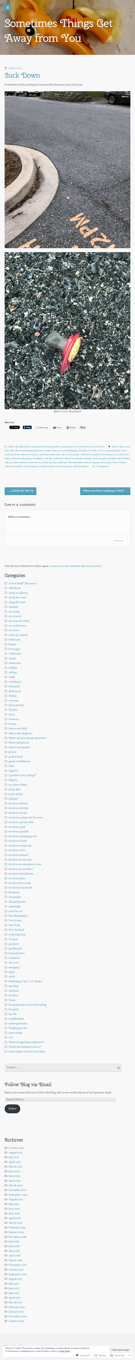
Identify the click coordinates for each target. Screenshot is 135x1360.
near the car (16, 911)
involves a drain (18, 813)
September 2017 (18, 1274)
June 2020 (14, 1171)
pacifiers (57, 446)
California (15, 654)
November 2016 (18, 1316)
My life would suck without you (60, 458)
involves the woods (20, 883)
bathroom (14, 640)
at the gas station (18, 635)
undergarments (18, 1024)
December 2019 (18, 1190)
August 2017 (16, 1279)
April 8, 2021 (15, 68)
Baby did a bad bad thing (21, 450)
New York (14, 925)
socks (12, 977)
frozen (13, 724)
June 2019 (14, 1209)
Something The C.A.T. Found (25, 981)
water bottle (15, 1033)
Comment (119, 540)
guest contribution (19, 761)
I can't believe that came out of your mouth (58, 454)
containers (15, 682)
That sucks (106, 462)
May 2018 (14, 1251)
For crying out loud (110, 450)
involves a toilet (18, 841)
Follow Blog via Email (28, 1085)
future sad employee (21, 733)
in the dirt (14, 789)
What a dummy (31, 466)
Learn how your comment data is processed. (75, 566)
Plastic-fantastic (84, 458)
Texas (12, 1000)
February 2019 (17, 1228)
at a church (15, 616)
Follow (12, 1109)
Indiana (13, 799)
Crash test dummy (68, 450)
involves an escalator (21, 869)
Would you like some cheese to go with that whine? (64, 466)
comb (12, 677)
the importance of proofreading (28, 1005)
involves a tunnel (18, 855)
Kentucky (14, 892)
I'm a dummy (106, 454)
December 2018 (17, 1237)
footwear (14, 719)
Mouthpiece (38, 458)
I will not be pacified (89, 454)
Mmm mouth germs (21, 458)
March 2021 (15, 1167)
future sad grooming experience (28, 738)
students (14, 991)
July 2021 (14, 1157)
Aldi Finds (15, 588)
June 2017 (14, 1288)
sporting (14, 986)
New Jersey (15, 920)
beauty (12, 644)
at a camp (14, 612)
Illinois (13, 780)
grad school (16, 757)
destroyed (15, 691)
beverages (14, 649)
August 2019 (16, 1199)
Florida (13, 710)
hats (11, 766)
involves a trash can (20, 846)
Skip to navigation (8, 8)
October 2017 (16, 1270)
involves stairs (17, 878)
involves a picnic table (21, 822)
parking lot (67, 446)
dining (13, 696)
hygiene (13, 771)
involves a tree (17, 850)
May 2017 (14, 1293)
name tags (14, 906)
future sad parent (32, 446)
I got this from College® (22, 775)
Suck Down (22, 75)
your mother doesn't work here (89, 446)
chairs (12, 658)
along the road (17, 597)
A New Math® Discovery (23, 583)
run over (14, 963)
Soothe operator (50, 462)
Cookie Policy (64, 1351)
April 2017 (14, 1298)
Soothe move (33, 462)
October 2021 (16, 1148)
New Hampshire (18, 916)
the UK (13, 1014)
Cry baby (83, 450)
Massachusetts (17, 902)
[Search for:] (63, 1067)
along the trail (17, 602)
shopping (14, 967)
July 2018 (14, 1242)
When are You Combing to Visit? (105, 491)
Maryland (46, 446)
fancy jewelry (17, 705)
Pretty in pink (99, 458)
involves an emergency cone (25, 864)
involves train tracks (20, 888)
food (11, 715)
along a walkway (18, 593)
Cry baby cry (94, 450)
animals (13, 607)
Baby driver (39, 450)
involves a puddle (19, 831)
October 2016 (16, 1321)
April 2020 (15, 1181)
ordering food (17, 935)
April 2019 (15, 1218)
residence (14, 958)
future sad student (19, 747)
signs (12, 972)
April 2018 (14, 1256)
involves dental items (21, 874)
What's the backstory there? (25, 1047)
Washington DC (18, 1028)
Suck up (62, 462)
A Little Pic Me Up (20, 491)
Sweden (13, 995)
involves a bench (18, 803)
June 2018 (14, 1246)
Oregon (13, 939)
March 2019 (15, 1223)
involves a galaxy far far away (26, 817)
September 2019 (18, 1195)
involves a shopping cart (23, 836)
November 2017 (18, 1265)
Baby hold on (52, 450)
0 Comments (102, 466)
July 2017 (14, 1284)
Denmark (14, 686)
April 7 (115, 446)
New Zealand (16, 930)
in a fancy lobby (18, 785)
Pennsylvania (17, 953)
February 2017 (17, 1307)
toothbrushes (16, 1019)
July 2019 (14, 1204)
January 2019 (16, 1232)
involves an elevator (20, 860)
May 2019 (14, 1214)
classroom (15, 663)
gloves (12, 752)
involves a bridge (18, 808)
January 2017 (16, 1312)
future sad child (16, 446)
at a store (14, 630)
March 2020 (16, 1185)
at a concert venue (19, 621)
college (13, 672)
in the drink (16, 794)
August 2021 (16, 1153)
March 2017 (15, 1302)
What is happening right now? (26, 1042)
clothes (13, 668)
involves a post (17, 827)
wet (11, 1038)
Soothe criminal (18, 462)
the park (13, 1009)
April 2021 (14, 1162)
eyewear (14, 701)
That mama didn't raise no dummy (84, 462)
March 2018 (15, 1260)
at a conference (17, 626)
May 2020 (14, 1176)
